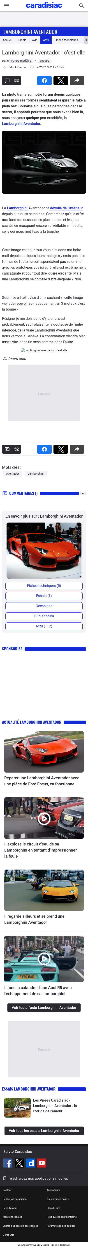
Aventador (12, 473)
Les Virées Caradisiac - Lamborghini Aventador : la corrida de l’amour (55, 1105)
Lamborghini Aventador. (21, 124)
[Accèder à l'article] (44, 752)
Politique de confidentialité (62, 1216)
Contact (7, 1190)
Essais (22, 40)
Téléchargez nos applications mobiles (38, 1178)
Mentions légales (12, 1216)
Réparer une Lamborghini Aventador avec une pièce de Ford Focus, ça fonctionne (41, 780)
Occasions (44, 606)
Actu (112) (44, 626)
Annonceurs (53, 1190)
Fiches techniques (66, 40)
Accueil (7, 40)
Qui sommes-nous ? (58, 1199)
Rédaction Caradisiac (15, 1199)
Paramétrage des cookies (61, 1225)
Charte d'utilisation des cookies (20, 1225)
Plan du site (53, 1208)
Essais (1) (44, 596)
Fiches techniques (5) (44, 586)
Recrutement (10, 1208)
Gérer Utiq (8, 1234)
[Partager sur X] (61, 79)
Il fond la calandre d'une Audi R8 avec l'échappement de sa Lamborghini (38, 990)
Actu (46, 40)
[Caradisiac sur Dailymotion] (31, 1164)
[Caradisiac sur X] (20, 1164)
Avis (34, 40)
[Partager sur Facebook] (45, 79)
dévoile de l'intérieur (66, 208)
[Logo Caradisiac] (44, 9)
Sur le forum (44, 616)
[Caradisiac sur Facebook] (8, 1164)
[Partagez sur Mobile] (78, 79)
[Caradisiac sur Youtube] (41, 1164)
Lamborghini (17, 208)
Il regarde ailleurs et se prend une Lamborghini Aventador (34, 919)
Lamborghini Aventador (30, 31)
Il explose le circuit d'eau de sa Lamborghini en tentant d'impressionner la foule (40, 850)
